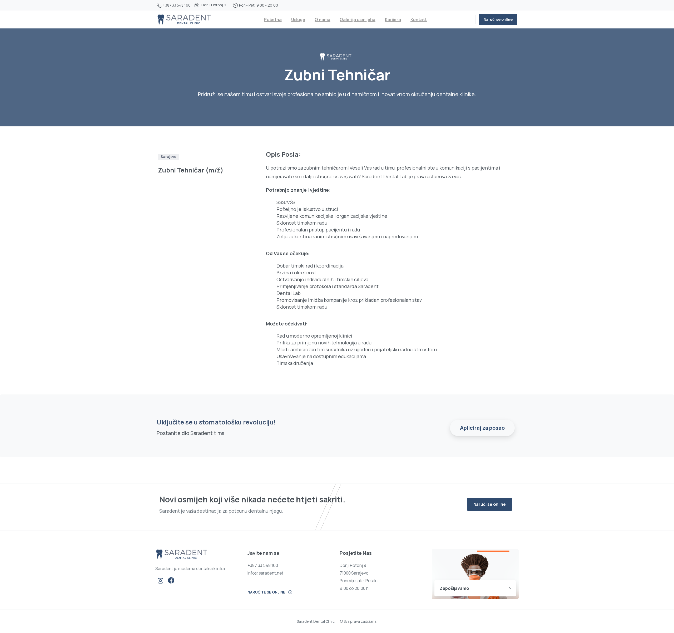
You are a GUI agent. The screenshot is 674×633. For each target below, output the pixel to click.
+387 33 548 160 (176, 5)
